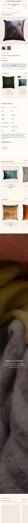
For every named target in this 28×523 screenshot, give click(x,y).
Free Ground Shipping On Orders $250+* (14, 1)
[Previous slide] (23, 73)
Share (4, 147)
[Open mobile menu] (2, 5)
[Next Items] (26, 500)
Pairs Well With (4, 73)
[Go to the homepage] (14, 6)
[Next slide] (26, 73)
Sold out (14, 65)
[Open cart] (25, 5)
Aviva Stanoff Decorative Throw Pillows (9, 13)
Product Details (4, 60)
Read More (3, 138)
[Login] (22, 5)
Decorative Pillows (15, 12)
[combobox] (14, 8)
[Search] (25, 8)
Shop (2, 12)
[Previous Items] (23, 500)
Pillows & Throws (7, 12)
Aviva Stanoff (4, 53)
